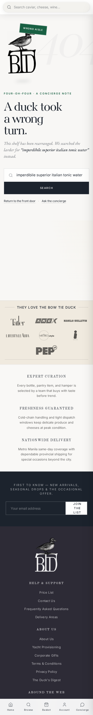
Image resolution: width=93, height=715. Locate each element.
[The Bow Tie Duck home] (46, 554)
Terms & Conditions (46, 663)
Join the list (77, 508)
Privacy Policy (46, 672)
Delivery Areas (46, 617)
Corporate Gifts (47, 655)
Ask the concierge (54, 201)
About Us (46, 639)
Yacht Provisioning (46, 647)
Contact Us (46, 601)
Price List (46, 592)
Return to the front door (20, 201)
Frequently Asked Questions (46, 609)
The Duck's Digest (46, 680)
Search (46, 188)
